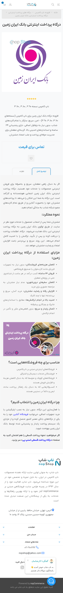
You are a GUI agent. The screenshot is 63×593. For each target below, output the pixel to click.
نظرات (21, 171)
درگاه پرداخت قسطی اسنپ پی (37, 440)
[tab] (41, 171)
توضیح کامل (41, 171)
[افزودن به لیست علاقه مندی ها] (31, 158)
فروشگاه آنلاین (20, 414)
